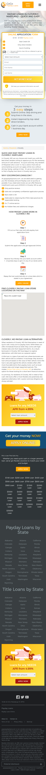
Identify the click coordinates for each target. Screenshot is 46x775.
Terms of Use (32, 92)
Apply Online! (23, 443)
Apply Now (23, 469)
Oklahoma (37, 569)
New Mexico (37, 565)
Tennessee (23, 576)
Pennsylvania (22, 572)
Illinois (37, 548)
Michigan (8, 558)
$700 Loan (29, 482)
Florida (37, 544)
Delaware (23, 544)
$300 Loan (29, 478)
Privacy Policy (20, 92)
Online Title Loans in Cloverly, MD (19, 369)
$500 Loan (9, 482)
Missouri (8, 562)
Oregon (8, 572)
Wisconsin (37, 579)
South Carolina (8, 576)
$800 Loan (39, 482)
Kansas (37, 551)
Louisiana (23, 555)
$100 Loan (9, 478)
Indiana (8, 551)
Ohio (23, 569)
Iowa (23, 551)
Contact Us (13, 719)
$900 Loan (9, 485)
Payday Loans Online (8, 711)
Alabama (8, 541)
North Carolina (8, 569)
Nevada (8, 565)
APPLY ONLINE (23, 283)
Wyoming (8, 583)
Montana (23, 562)
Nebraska (37, 562)
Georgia (8, 548)
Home (5, 148)
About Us (4, 719)
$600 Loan (19, 482)
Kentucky (8, 555)
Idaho (22, 548)
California (37, 541)
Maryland (12, 148)
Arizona (23, 541)
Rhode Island (37, 572)
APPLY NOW (23, 422)
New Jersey (22, 565)
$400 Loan (39, 478)
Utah (9, 579)
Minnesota (22, 558)
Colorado (8, 544)
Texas (37, 576)
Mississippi (37, 558)
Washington (23, 579)
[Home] (9, 5)
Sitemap (29, 722)
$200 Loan (19, 478)
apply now (28, 5)
